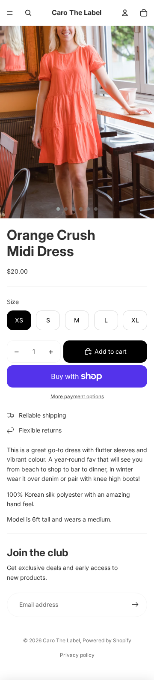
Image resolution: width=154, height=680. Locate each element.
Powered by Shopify (107, 640)
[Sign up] (135, 604)
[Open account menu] (125, 12)
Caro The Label (61, 640)
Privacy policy (77, 655)
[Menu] (10, 13)
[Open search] (28, 12)
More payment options (77, 397)
